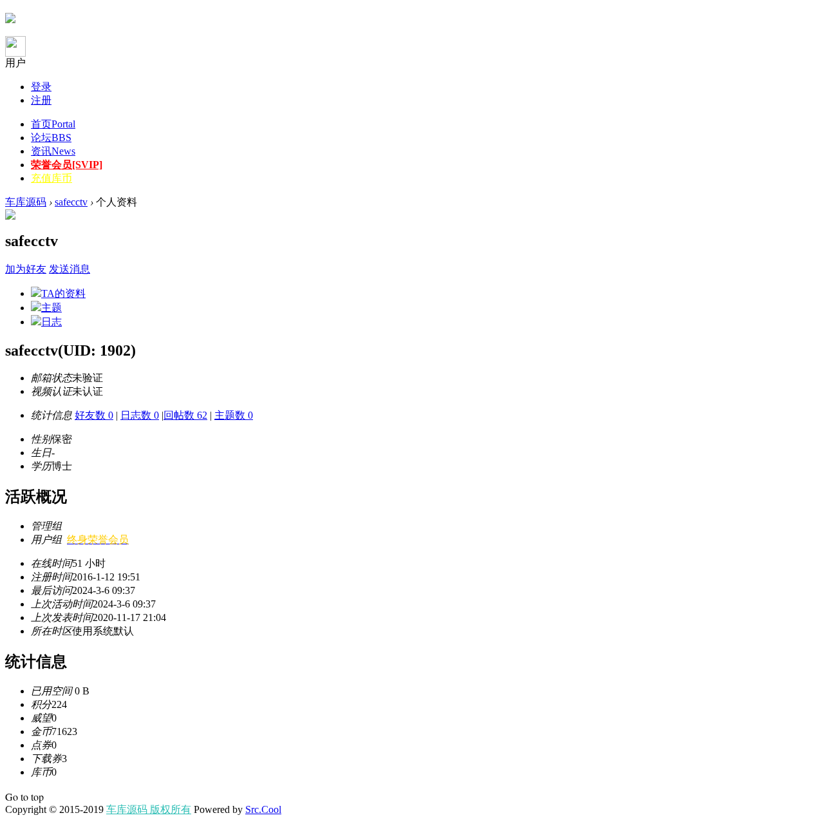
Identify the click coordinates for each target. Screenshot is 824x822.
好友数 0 (94, 415)
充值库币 (51, 178)
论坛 (51, 137)
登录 (41, 86)
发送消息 (69, 268)
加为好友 (25, 268)
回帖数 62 (185, 415)
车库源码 (25, 201)
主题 (51, 307)
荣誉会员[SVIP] (66, 164)
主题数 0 (233, 415)
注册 (41, 100)
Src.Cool (263, 809)
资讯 (53, 151)
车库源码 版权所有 (148, 809)
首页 (53, 124)
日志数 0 (139, 415)
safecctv (71, 201)
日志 (51, 321)
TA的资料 (63, 293)
